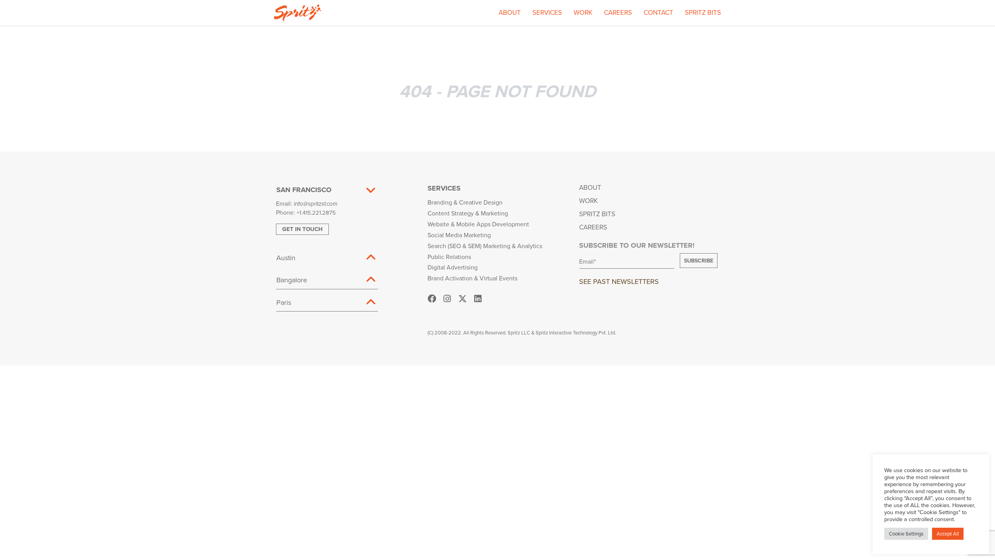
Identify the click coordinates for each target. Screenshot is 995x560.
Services (547, 12)
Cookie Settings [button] (906, 533)
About (510, 12)
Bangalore (291, 280)
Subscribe (698, 260)
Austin (285, 257)
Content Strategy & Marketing (468, 213)
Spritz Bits (703, 12)
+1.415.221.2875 (316, 212)
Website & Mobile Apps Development (478, 224)
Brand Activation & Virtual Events (472, 278)
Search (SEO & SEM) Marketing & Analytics (485, 246)
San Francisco (304, 190)
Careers (618, 12)
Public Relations (449, 256)
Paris (283, 302)
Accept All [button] (948, 533)
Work (583, 12)
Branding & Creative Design (465, 202)
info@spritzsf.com (315, 204)
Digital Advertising (453, 267)
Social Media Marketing (459, 235)
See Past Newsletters (619, 281)
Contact (658, 12)
